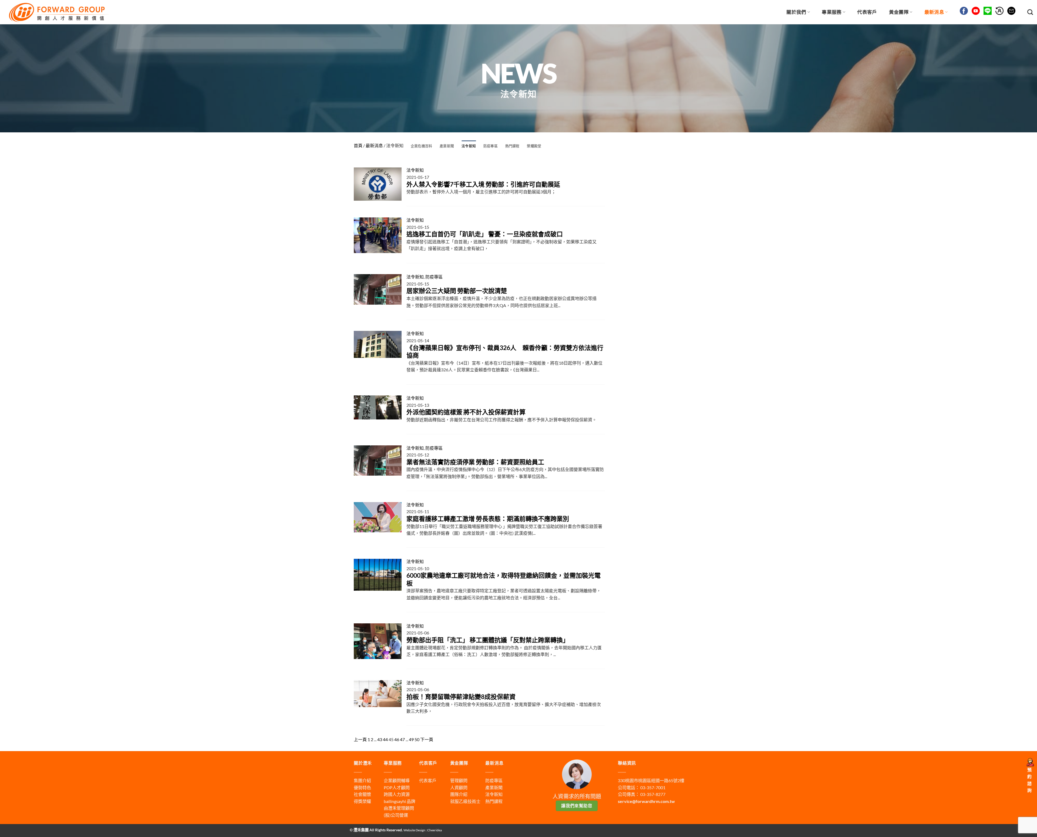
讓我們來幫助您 (576, 805)
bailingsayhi (395, 801)
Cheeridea (434, 830)
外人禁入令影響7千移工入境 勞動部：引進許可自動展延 (483, 184)
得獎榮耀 (362, 801)
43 (379, 739)
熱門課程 (512, 146)
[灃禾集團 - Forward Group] (58, 12)
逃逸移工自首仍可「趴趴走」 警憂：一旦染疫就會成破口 (484, 234)
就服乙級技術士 (465, 801)
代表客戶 (867, 12)
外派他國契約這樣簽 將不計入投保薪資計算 (466, 412)
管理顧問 (458, 780)
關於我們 (796, 12)
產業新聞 (447, 146)
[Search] (1030, 12)
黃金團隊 (899, 12)
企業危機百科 (421, 146)
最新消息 (934, 12)
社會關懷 (362, 794)
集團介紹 (362, 780)
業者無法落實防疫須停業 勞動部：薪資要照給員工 (475, 462)
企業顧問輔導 (397, 780)
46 (396, 739)
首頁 (358, 145)
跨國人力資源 (397, 794)
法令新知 (469, 146)
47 (402, 739)
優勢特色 (362, 787)
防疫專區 (490, 146)
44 (385, 739)
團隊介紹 (458, 794)
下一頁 (426, 739)
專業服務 (831, 12)
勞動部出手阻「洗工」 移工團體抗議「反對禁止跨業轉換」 (487, 640)
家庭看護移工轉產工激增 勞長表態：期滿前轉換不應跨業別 (487, 518)
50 (417, 739)
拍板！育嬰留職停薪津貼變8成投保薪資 (461, 696)
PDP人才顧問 (397, 787)
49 (411, 739)
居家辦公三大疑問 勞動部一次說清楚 (456, 290)
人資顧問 (458, 787)
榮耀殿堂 (534, 146)
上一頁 (360, 739)
